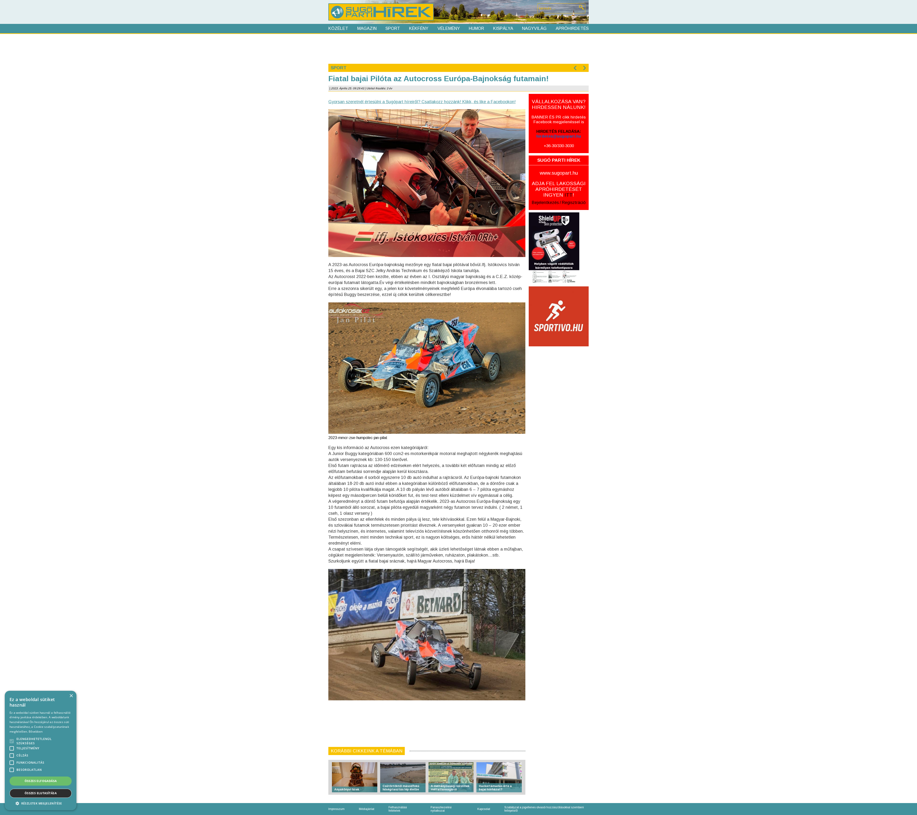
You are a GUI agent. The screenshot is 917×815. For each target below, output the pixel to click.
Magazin (367, 28)
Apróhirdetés (572, 28)
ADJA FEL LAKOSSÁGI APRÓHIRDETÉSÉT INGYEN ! (559, 189)
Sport (392, 28)
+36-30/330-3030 (559, 146)
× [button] (71, 696)
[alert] (40, 750)
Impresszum (336, 809)
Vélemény (448, 28)
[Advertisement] (458, 48)
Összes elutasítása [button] (41, 793)
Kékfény (418, 28)
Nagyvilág (534, 28)
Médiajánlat (366, 809)
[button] (41, 803)
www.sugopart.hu (559, 173)
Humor (476, 28)
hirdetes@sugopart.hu (558, 136)
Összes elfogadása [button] (41, 781)
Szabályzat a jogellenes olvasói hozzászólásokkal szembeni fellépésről (544, 809)
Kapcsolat (483, 809)
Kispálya (503, 28)
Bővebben (36, 731)
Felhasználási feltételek (398, 809)
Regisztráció (574, 202)
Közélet (338, 28)
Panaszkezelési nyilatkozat (441, 809)
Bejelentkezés (545, 202)
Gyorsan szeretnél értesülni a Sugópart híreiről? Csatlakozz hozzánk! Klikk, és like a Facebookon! (422, 101)
